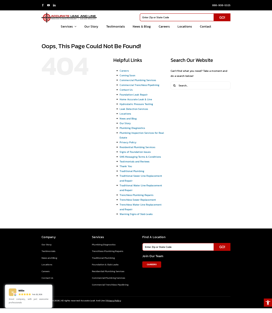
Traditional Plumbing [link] (132, 171)
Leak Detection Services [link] (134, 109)
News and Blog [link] (128, 118)
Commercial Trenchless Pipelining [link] (139, 85)
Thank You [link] (126, 166)
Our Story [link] (125, 123)
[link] (268, 303)
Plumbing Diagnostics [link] (132, 128)
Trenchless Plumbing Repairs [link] (136, 195)
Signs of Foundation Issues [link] (135, 152)
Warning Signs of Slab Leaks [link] (136, 214)
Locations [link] (125, 114)
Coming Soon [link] (127, 75)
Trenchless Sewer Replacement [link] (138, 200)
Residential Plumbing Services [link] (137, 147)
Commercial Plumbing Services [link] (138, 80)
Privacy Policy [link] (128, 142)
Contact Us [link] (126, 90)
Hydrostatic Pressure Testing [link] (136, 104)
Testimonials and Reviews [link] (134, 161)
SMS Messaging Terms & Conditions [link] (140, 157)
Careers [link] (124, 71)
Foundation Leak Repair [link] (134, 94)
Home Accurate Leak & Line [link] (136, 99)
